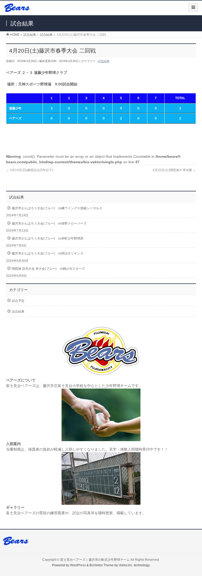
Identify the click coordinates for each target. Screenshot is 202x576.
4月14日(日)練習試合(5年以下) (29, 170)
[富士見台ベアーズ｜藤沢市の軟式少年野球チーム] (17, 9)
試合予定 (18, 301)
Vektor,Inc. (126, 565)
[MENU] (193, 7)
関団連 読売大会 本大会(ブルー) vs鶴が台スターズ (48, 269)
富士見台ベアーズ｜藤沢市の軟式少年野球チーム (95, 560)
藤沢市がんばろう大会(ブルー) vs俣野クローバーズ (49, 223)
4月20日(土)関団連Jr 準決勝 (174, 170)
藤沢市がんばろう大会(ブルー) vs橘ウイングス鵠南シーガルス (57, 208)
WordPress (78, 565)
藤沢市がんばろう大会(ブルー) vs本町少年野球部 (47, 238)
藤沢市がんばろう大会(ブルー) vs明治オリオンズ (47, 253)
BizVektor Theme (101, 565)
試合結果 (103, 61)
